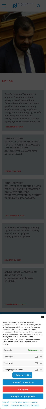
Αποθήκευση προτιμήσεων (23, 396)
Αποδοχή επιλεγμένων (23, 382)
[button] (42, 317)
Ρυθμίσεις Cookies (22, 375)
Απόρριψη (23, 389)
